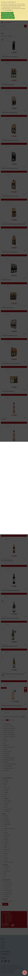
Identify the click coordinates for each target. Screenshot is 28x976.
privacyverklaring (8, 10)
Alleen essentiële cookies (8, 17)
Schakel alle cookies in (7, 13)
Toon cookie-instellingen (7, 15)
